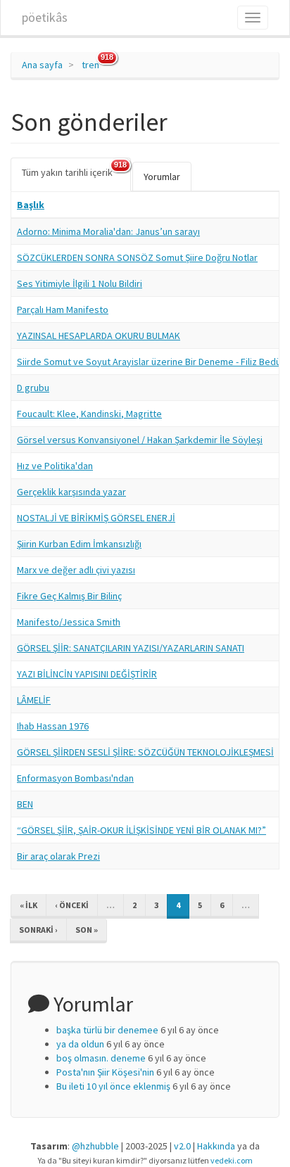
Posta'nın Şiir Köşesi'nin (105, 1072)
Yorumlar (162, 176)
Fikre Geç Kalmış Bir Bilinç (69, 595)
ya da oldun (80, 1044)
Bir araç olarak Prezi (58, 856)
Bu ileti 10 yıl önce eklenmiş (113, 1086)
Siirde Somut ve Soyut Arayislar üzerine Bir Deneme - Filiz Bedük (151, 361)
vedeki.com (231, 1160)
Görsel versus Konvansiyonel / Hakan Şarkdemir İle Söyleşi (140, 439)
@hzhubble (95, 1146)
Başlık (30, 204)
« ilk (28, 905)
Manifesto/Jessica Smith (68, 622)
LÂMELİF (34, 700)
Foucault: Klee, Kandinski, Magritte (89, 413)
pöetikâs (45, 17)
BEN (25, 804)
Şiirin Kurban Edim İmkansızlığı (79, 543)
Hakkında (216, 1146)
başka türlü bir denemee (107, 1029)
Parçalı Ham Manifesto (62, 309)
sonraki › (38, 929)
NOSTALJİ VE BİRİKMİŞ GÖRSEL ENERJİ (96, 517)
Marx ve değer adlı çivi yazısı (76, 569)
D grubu (33, 387)
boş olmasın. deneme (101, 1058)
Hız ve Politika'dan (55, 465)
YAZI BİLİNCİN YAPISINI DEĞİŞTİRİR (87, 674)
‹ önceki (72, 905)
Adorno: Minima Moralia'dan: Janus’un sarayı (108, 231)
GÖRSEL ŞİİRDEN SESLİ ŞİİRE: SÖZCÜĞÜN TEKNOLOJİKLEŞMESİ (145, 752)
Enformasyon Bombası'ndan (75, 778)
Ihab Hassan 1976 (53, 726)
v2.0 (182, 1146)
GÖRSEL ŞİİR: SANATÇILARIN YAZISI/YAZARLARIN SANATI (130, 648)
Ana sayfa (42, 64)
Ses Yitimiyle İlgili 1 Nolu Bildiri (79, 283)
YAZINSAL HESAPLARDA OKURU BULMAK (98, 335)
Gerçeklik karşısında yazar (71, 491)
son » (86, 929)
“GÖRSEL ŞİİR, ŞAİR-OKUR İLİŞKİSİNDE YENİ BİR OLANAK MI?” (141, 830)
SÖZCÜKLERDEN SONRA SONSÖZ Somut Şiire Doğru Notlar (137, 257)
